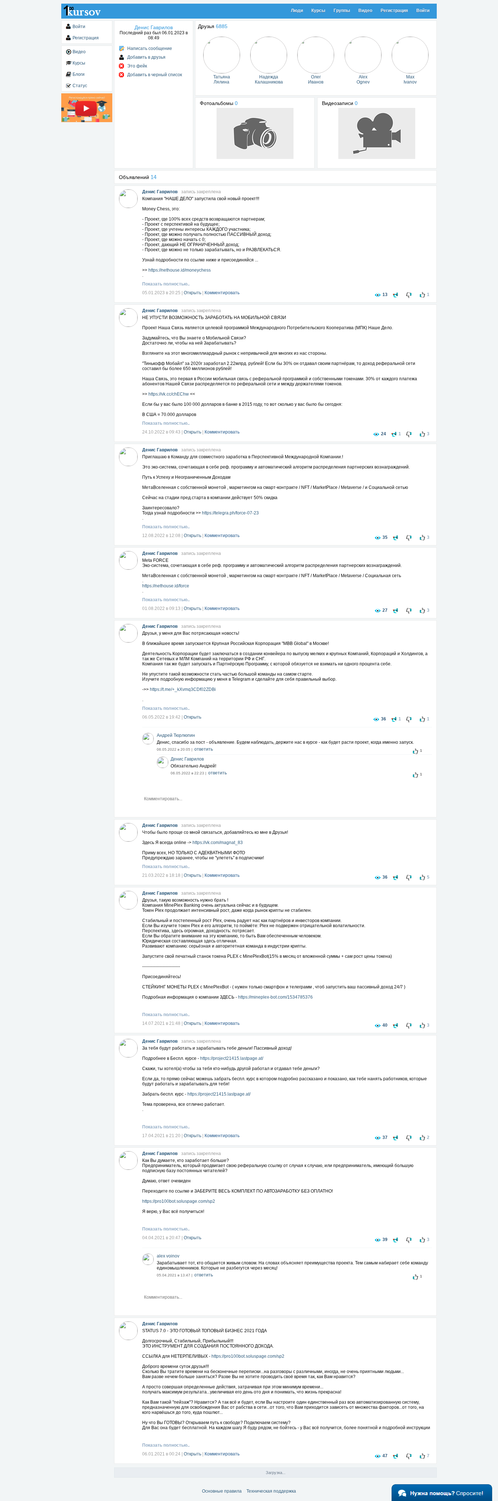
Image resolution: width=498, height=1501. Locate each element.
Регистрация (394, 10)
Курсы (318, 10)
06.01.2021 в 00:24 (161, 1454)
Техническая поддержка (271, 1491)
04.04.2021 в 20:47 (161, 1237)
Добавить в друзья (146, 57)
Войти (422, 10)
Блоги (79, 74)
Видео (365, 10)
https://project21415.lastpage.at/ (231, 1058)
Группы (342, 10)
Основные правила (222, 1491)
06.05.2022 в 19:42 (161, 717)
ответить (203, 749)
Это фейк (137, 66)
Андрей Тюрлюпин (176, 735)
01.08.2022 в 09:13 (161, 608)
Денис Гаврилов (160, 191)
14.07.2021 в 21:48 (161, 1023)
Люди (297, 10)
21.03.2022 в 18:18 (161, 875)
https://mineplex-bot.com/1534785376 (275, 997)
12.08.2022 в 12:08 (161, 535)
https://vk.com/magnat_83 (217, 842)
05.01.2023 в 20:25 (161, 292)
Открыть (192, 292)
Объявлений (137, 177)
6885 (221, 26)
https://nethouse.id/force (165, 585)
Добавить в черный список (154, 74)
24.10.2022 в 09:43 (161, 432)
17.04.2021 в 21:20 (161, 1135)
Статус (80, 85)
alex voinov (168, 1256)
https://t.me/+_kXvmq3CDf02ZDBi (183, 689)
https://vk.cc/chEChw (168, 394)
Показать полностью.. (166, 284)
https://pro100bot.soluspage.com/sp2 (178, 1201)
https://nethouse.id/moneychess (179, 270)
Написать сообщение (149, 48)
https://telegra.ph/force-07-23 (230, 513)
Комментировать (222, 292)
